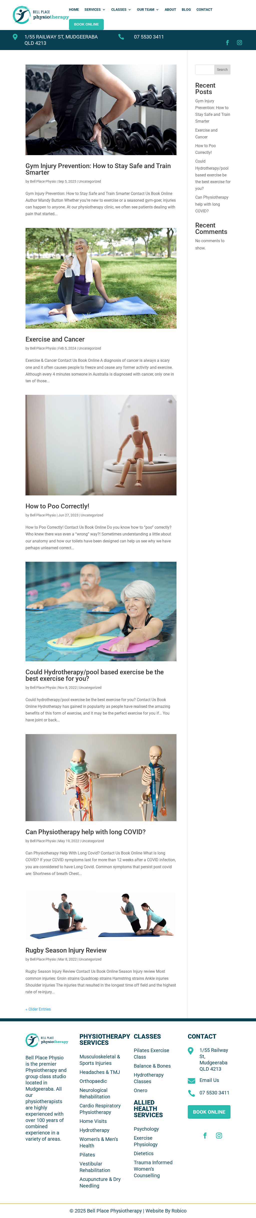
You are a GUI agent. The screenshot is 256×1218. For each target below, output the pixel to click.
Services (92, 10)
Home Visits (93, 1121)
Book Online (209, 1112)
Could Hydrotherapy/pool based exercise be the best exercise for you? (95, 675)
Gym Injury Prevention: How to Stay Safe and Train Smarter (98, 169)
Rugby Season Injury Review (66, 950)
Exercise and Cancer (55, 339)
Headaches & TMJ (100, 1072)
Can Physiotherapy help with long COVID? (86, 832)
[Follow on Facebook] (226, 41)
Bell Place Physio (43, 181)
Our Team (145, 10)
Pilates (87, 1155)
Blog (186, 10)
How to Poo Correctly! (57, 506)
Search (222, 70)
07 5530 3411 (149, 37)
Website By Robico (166, 1211)
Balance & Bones (152, 1066)
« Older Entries (38, 1009)
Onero (140, 1090)
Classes (118, 10)
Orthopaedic (93, 1081)
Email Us (209, 1080)
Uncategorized (89, 181)
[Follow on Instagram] (238, 41)
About (170, 10)
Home (74, 10)
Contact (204, 10)
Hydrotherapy (94, 1130)
